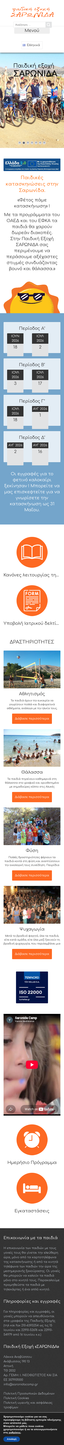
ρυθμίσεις (15, 1432)
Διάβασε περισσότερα (32, 718)
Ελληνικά (33, 45)
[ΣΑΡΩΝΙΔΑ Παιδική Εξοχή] (32, 16)
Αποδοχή (11, 1439)
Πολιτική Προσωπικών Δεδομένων (29, 1393)
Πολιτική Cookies (16, 1398)
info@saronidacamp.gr (21, 1384)
